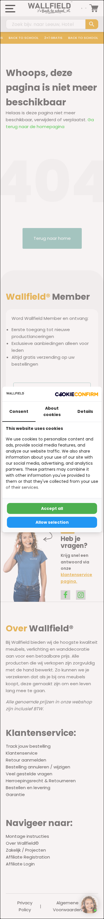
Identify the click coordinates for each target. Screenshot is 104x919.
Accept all (52, 508)
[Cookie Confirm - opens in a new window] (76, 393)
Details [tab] (85, 411)
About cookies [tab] (52, 411)
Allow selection (52, 522)
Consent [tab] (18, 411)
